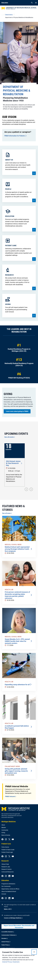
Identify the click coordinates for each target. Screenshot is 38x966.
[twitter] (9, 839)
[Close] (34, 952)
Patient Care (6, 844)
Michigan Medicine (8, 822)
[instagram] (6, 839)
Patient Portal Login (7, 852)
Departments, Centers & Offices (10, 889)
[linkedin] (9, 876)
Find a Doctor (5, 847)
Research (5, 861)
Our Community (6, 886)
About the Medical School (8, 891)
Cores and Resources (7, 872)
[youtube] (13, 839)
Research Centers (6, 869)
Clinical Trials (5, 864)
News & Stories (5, 835)
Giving (3, 832)
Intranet (3, 894)
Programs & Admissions (8, 883)
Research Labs (5, 866)
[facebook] (2, 839)
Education (5, 880)
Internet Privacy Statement (10, 962)
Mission (3, 827)
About (3, 825)
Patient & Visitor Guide (7, 849)
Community (4, 830)
